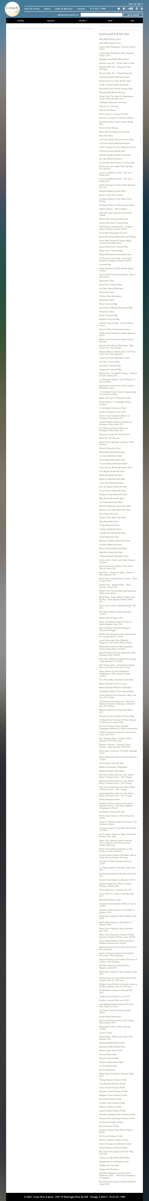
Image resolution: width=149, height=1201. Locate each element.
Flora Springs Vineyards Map (111, 763)
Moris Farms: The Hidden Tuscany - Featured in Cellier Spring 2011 (118, 374)
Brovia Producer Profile (109, 1126)
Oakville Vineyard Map (109, 1058)
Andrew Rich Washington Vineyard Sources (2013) (117, 47)
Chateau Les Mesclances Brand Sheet (114, 1157)
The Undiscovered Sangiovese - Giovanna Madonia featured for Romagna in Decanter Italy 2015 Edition (117, 703)
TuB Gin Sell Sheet (107, 110)
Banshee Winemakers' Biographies (113, 767)
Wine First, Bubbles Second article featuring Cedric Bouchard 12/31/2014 (117, 660)
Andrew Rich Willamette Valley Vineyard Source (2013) (116, 54)
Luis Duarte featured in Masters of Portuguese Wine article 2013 (113, 429)
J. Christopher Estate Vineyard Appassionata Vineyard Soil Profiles (117, 392)
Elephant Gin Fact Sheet (109, 1165)
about (47, 8)
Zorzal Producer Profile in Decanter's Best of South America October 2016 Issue (117, 856)
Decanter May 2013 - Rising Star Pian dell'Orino (115, 68)
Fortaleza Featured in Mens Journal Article (116, 205)
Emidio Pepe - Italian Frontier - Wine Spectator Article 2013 (115, 585)
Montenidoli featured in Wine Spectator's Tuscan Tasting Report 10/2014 (116, 647)
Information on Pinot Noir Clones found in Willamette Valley (116, 386)
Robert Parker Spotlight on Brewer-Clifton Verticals (116, 443)
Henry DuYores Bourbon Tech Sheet (114, 131)
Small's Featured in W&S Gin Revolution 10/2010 (116, 269)
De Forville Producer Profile (111, 1136)
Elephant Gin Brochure (108, 1169)
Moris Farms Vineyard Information (113, 218)
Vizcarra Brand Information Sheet (113, 463)
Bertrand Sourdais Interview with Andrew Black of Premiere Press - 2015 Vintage (116, 775)
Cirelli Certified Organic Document (113, 84)
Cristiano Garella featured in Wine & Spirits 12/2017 (117, 904)
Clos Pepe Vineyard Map (109, 361)
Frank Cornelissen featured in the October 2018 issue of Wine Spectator (116, 954)
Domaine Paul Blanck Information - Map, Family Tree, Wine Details (116, 346)
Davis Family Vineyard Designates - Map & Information (117, 275)
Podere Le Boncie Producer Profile (113, 1139)
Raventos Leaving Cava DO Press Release (116, 117)
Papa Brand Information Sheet (111, 498)
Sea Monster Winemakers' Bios (112, 811)
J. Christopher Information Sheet (112, 408)
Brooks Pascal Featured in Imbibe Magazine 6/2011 (117, 334)
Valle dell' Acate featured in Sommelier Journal (115, 213)
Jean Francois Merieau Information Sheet (116, 307)
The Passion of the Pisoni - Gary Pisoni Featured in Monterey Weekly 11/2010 (115, 259)
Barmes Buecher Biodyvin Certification (115, 687)
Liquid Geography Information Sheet (114, 76)
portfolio (20, 20)
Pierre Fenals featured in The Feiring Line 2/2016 (116, 816)
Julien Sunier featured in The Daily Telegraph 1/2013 (118, 751)
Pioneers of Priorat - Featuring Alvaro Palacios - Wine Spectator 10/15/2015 (115, 745)
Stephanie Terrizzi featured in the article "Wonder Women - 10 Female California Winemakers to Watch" (116, 805)
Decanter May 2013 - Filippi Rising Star (116, 73)
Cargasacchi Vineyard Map (110, 369)
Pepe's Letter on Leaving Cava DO (113, 114)
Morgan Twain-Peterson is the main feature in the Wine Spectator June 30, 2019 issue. (118, 985)
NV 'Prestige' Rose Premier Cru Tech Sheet (117, 162)
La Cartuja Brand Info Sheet (111, 502)
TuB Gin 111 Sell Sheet (109, 106)
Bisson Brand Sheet (107, 1069)
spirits (110, 20)
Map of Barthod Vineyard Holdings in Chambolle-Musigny (115, 629)
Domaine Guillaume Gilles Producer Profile (117, 1114)
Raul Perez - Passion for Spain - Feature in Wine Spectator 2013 (116, 573)
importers (51, 20)
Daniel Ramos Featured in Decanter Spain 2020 (116, 1074)
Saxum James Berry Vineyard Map (113, 222)
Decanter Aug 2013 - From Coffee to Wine (117, 63)
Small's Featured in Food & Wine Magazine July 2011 (117, 186)
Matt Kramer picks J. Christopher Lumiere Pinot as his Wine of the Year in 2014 (116, 666)
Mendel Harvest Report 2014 (111, 617)
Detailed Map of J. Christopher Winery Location (115, 403)
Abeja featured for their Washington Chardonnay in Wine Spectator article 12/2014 (114, 673)
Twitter (119, 9)
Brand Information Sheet (109, 799)
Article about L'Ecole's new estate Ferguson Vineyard (117, 561)
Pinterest (142, 9)
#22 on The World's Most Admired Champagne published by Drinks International (118, 727)
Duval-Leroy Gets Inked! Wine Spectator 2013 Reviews (116, 167)
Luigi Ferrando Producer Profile (112, 1110)
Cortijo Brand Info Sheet (109, 525)
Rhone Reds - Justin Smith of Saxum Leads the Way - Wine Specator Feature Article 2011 (117, 599)
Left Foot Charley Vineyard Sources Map (116, 139)
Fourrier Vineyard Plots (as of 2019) (114, 1000)
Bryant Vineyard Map (108, 303)
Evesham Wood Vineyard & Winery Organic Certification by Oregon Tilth (117, 720)
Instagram (137, 9)
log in (140, 3)
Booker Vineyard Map (108, 315)
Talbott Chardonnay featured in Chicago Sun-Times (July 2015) (118, 733)
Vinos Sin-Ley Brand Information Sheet (115, 467)
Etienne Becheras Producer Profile (113, 1147)
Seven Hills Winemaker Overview (113, 232)
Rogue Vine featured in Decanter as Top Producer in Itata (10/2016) (115, 849)
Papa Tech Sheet (106, 135)
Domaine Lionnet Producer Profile (113, 1091)
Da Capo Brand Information (110, 158)
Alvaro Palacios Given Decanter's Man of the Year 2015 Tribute (117, 696)
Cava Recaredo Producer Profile (112, 1083)
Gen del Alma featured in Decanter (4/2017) (117, 879)
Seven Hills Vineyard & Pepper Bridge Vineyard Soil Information (115, 241)
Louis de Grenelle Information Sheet (114, 357)
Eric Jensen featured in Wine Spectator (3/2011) (115, 612)
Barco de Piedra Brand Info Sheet (113, 548)
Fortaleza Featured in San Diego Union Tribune (115, 199)
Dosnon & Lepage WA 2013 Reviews (114, 434)
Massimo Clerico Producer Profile (113, 1095)
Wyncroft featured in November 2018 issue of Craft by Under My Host (118, 960)
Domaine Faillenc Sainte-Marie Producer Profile (116, 1131)
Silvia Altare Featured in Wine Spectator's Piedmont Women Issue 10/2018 (116, 941)
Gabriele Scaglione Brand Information (115, 154)
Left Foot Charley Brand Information (114, 143)
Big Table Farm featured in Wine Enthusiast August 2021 (117, 1182)
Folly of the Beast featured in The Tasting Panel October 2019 (116, 1021)
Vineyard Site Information (110, 296)
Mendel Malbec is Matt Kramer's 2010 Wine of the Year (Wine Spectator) (117, 352)
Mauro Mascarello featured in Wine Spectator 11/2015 (118, 758)
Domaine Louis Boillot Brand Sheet (114, 59)
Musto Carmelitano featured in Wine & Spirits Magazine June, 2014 (115, 622)
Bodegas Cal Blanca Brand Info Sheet (114, 540)
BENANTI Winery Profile (110, 899)
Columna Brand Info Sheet (110, 529)
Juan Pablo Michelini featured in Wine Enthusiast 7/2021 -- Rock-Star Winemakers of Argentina (117, 1175)
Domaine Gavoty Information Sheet (114, 1161)
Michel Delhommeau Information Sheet (115, 254)
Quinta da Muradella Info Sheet (112, 479)
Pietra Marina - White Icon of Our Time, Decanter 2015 (116, 1037)
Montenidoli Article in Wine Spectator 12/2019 (115, 1027)
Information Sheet (106, 280)
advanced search (67, 14)
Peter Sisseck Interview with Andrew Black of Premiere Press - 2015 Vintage (117, 788)
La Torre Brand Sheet (108, 1065)
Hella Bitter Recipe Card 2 (110, 43)
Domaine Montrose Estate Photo (112, 191)
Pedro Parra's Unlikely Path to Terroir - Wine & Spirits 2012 (118, 579)
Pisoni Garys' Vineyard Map (111, 250)
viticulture (82, 20)
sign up (132, 3)
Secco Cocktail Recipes (108, 127)
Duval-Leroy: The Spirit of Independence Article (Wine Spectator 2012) (116, 97)
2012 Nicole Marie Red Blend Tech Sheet (116, 679)
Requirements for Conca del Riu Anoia (115, 80)
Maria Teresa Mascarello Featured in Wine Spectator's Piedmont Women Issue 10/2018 (117, 935)
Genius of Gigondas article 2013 (112, 411)
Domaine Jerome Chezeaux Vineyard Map (116, 716)
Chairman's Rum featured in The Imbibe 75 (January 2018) (117, 911)
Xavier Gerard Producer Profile (112, 1087)
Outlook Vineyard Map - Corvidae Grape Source (116, 324)
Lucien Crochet (105, 1032)
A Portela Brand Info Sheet (110, 544)
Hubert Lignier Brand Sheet (110, 1050)
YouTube (130, 9)
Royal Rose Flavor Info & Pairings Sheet (116, 88)
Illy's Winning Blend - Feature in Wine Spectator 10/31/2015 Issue (115, 739)
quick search (133, 14)
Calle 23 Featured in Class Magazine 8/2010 (117, 147)
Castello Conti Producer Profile (112, 1103)
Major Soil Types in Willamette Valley (115, 398)
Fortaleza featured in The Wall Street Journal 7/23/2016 (117, 829)
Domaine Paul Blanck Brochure (112, 92)
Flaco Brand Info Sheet (108, 513)
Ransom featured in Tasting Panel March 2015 (116, 710)
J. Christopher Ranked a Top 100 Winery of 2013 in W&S (117, 380)
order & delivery (64, 8)
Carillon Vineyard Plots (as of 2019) (114, 996)
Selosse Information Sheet (110, 448)
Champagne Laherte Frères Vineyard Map (116, 691)
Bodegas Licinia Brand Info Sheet (113, 494)
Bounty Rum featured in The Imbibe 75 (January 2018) (115, 923)
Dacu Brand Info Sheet (108, 521)
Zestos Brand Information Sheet (112, 459)
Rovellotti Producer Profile (110, 1099)
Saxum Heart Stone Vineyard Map (113, 246)
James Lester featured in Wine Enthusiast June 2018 (116, 929)
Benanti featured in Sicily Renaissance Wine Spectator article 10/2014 (117, 653)
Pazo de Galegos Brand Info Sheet (113, 486)
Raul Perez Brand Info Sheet (111, 552)
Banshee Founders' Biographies (112, 770)
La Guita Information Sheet (110, 455)
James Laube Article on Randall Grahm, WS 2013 (117, 606)
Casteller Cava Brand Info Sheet (112, 532)
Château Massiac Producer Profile (113, 1079)
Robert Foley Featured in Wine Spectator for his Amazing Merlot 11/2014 (117, 635)
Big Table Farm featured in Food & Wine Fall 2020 (116, 1152)
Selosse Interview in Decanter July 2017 (115, 889)
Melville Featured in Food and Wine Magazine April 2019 (114, 966)
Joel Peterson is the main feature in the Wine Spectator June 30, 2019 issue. (117, 979)
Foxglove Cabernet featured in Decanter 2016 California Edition (118, 822)
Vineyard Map (105, 264)
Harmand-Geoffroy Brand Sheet (112, 1046)
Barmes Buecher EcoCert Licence (113, 683)
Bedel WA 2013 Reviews (109, 438)
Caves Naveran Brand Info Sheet (112, 490)
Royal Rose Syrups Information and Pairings (117, 236)
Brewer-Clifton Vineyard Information (114, 329)
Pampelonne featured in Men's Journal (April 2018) (117, 917)
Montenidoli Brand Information (112, 452)
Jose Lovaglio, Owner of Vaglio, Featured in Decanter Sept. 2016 (117, 835)
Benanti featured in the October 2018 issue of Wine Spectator (118, 948)
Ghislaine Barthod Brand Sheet (112, 1042)
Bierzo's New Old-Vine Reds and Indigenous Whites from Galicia (117, 591)
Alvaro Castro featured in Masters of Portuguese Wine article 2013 (114, 416)
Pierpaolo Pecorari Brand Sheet (112, 151)
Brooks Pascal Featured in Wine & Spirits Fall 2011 (116, 340)
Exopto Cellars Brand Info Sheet (112, 517)
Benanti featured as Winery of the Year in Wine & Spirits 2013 (116, 567)
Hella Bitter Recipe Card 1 (110, 39)
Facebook (124, 9)
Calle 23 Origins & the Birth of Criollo (115, 1143)
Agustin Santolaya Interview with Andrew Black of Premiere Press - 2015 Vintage (116, 794)
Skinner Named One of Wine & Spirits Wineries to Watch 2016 (115, 884)
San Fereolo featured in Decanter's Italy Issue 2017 (118, 874)
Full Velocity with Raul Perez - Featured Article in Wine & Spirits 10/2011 (116, 227)
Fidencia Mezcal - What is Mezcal (113, 208)
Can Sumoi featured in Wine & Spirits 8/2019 (115, 1011)
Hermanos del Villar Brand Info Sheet (115, 509)
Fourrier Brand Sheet (108, 1054)
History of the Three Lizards (111, 195)
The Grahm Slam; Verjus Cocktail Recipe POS (116, 122)
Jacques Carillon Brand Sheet (111, 1062)
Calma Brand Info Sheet (109, 536)
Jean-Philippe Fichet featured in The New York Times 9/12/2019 (116, 1005)
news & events (32, 8)
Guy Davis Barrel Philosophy (111, 288)
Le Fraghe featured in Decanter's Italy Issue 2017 (117, 868)
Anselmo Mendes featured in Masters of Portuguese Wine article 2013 (115, 423)
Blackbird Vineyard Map (109, 319)
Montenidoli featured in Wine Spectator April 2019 (118, 972)
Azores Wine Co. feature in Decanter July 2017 (116, 894)
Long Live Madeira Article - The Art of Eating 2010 (115, 173)
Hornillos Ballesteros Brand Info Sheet (115, 506)
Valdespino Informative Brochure (113, 102)
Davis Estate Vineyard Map (110, 284)
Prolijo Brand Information (110, 1016)
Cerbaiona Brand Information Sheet (113, 556)
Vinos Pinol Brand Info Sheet (111, 482)
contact (81, 8)
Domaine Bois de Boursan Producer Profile (117, 1118)
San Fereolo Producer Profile (111, 1122)
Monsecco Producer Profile (110, 1106)
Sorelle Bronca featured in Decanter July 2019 (116, 991)
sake (132, 20)
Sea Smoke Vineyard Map (110, 365)
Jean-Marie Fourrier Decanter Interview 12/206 (115, 862)
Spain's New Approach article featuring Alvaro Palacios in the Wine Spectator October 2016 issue (115, 842)
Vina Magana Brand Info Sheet (112, 471)
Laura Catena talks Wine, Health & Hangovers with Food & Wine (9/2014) (115, 641)
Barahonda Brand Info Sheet (111, 475)
